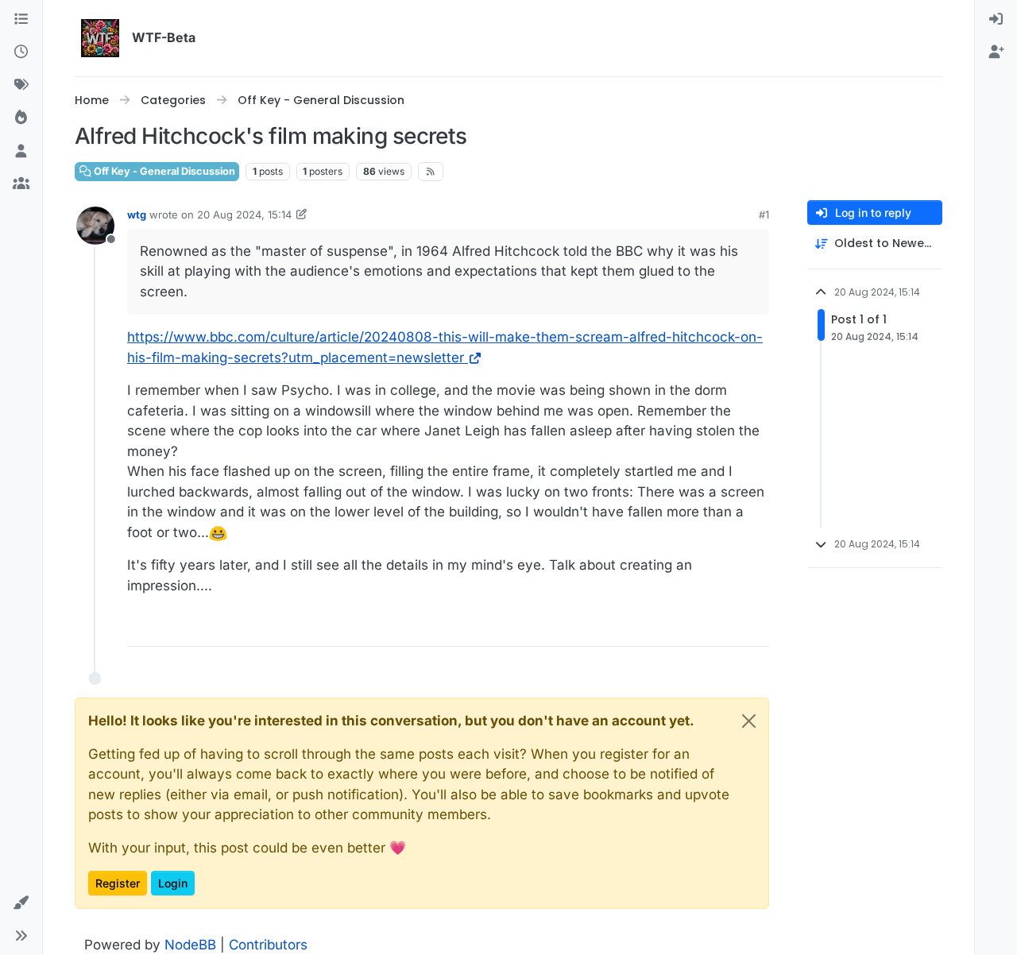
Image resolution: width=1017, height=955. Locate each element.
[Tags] (21, 85)
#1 (764, 214)
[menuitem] (996, 19)
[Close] (748, 721)
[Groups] (21, 185)
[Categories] (21, 19)
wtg (136, 214)
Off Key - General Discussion (163, 171)
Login (173, 883)
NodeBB (190, 945)
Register (117, 883)
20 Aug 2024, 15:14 (244, 214)
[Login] (996, 19)
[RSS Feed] (431, 171)
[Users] (21, 151)
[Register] (996, 53)
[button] (21, 903)
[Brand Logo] (100, 38)
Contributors (268, 945)
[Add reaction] (755, 627)
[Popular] (21, 119)
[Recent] (21, 53)
